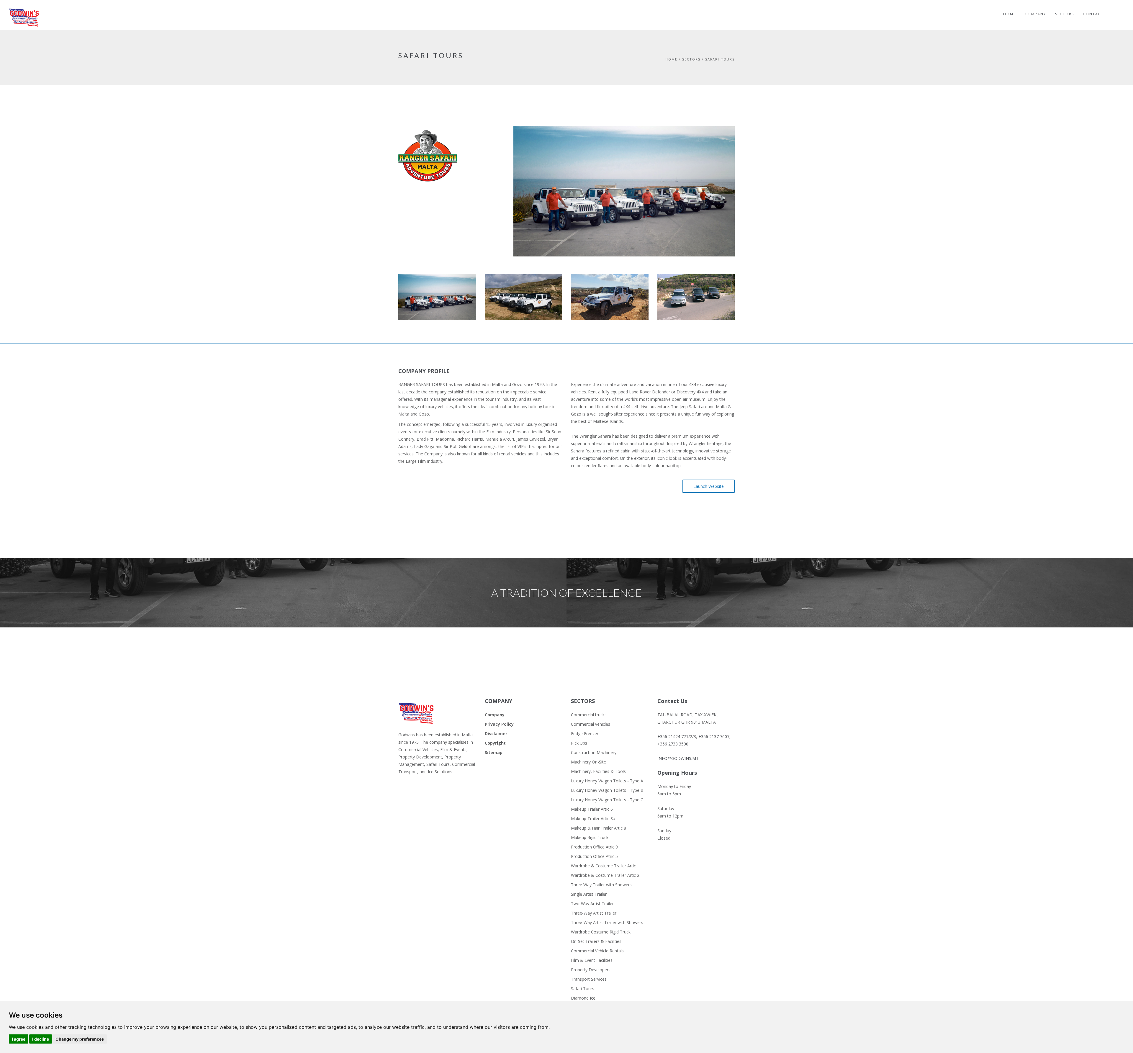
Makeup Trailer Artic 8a (593, 818)
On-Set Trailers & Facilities (596, 941)
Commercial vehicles (590, 724)
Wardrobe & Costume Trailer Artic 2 (605, 875)
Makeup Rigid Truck (589, 837)
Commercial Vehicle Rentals (597, 951)
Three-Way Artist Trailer (593, 913)
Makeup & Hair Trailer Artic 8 (598, 828)
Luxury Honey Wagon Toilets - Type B (607, 790)
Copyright (495, 743)
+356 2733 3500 (672, 744)
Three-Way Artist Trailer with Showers (607, 922)
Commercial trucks (589, 714)
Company (495, 714)
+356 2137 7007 (713, 736)
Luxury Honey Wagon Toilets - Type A (607, 781)
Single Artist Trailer (589, 894)
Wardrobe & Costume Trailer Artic (603, 866)
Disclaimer (496, 733)
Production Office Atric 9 (594, 847)
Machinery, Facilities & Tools (598, 771)
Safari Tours (582, 988)
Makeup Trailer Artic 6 (592, 809)
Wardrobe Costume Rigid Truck (601, 932)
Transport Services (589, 979)
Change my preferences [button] (79, 1038)
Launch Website (708, 486)
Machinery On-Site (588, 762)
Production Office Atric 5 (594, 856)
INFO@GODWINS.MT (678, 758)
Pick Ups (579, 743)
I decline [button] (40, 1038)
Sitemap (493, 752)
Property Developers (590, 969)
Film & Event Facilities (592, 960)
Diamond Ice (583, 998)
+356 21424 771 (672, 736)
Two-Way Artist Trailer (592, 903)
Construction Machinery (593, 752)
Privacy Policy (499, 724)
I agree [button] (18, 1038)
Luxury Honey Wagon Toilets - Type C (607, 799)
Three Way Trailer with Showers (601, 884)
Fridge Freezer (584, 733)
